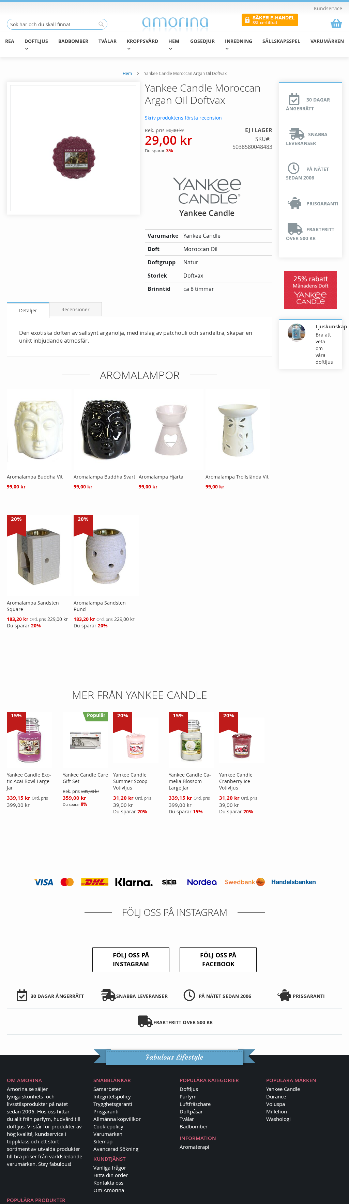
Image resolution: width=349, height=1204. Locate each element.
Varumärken (107, 1133)
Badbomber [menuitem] (73, 41)
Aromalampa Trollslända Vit (237, 476)
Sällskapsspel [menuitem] (281, 41)
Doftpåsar (191, 1111)
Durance (276, 1096)
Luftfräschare (195, 1103)
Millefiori (276, 1111)
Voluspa (275, 1103)
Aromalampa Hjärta (161, 476)
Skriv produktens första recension (183, 117)
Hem (127, 73)
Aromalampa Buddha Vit (35, 476)
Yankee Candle (283, 1088)
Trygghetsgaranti (112, 1103)
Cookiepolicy (108, 1126)
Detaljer (28, 310)
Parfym (188, 1096)
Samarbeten (107, 1088)
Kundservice (328, 8)
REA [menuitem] (9, 41)
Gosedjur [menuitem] (202, 41)
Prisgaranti (106, 1111)
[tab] (28, 310)
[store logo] (174, 24)
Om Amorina (108, 1190)
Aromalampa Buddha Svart (104, 476)
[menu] (174, 44)
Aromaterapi (194, 1146)
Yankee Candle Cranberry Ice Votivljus (236, 781)
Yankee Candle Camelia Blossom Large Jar (190, 781)
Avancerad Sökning (115, 1148)
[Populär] (85, 766)
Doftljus (189, 1088)
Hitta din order (110, 1175)
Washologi (278, 1118)
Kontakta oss (108, 1182)
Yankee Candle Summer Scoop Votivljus (130, 781)
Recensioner (75, 309)
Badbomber (194, 1126)
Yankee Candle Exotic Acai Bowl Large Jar (29, 781)
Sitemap (102, 1141)
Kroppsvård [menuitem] (142, 41)
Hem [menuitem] (173, 41)
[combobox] (57, 24)
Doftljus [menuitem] (36, 41)
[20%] (39, 594)
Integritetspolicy (112, 1096)
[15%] (29, 766)
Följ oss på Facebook (218, 959)
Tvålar (187, 1118)
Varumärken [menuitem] (327, 41)
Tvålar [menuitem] (107, 41)
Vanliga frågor (109, 1167)
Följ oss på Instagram (131, 959)
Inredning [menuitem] (238, 41)
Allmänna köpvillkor (117, 1118)
